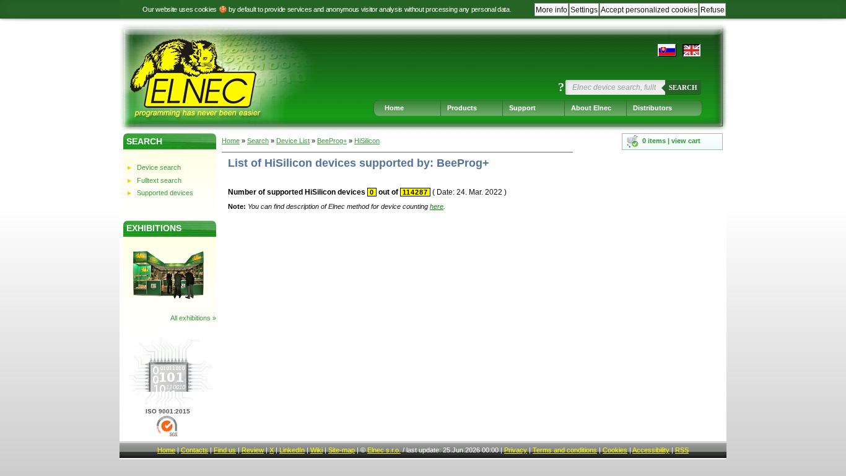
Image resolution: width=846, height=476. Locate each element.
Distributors (652, 108)
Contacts (194, 450)
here (436, 206)
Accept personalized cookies (649, 10)
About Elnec (591, 108)
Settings (584, 10)
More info (551, 10)
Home (394, 108)
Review (253, 450)
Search (683, 87)
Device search (159, 167)
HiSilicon (367, 140)
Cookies (615, 450)
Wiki (316, 450)
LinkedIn (292, 450)
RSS (682, 450)
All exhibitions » (193, 318)
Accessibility (650, 450)
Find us (225, 450)
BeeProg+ (332, 140)
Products (462, 108)
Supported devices (165, 192)
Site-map (341, 450)
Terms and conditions (565, 450)
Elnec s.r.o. (384, 450)
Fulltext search (159, 180)
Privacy (515, 450)
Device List (293, 140)
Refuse (712, 10)
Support (522, 108)
